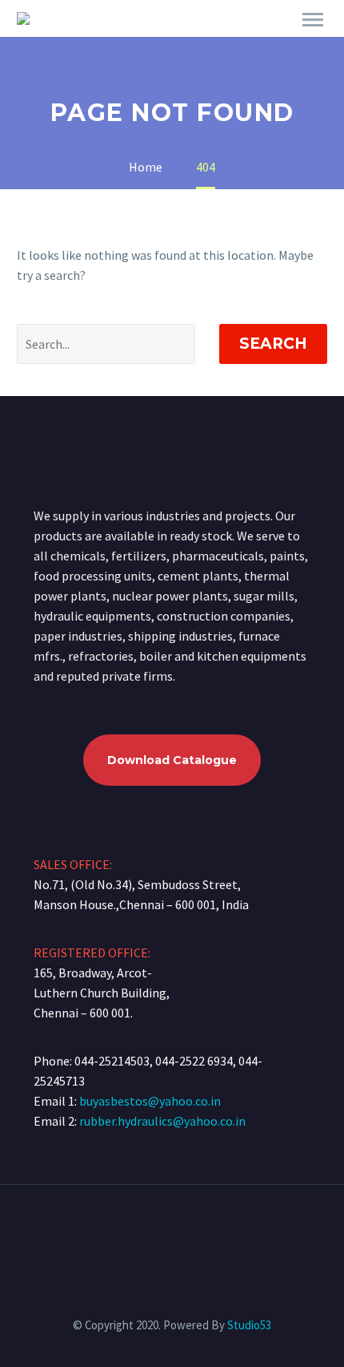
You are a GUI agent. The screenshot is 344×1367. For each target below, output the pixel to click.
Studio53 (249, 1325)
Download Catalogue (172, 760)
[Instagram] (182, 1228)
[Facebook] (161, 1228)
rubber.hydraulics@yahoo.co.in (162, 1121)
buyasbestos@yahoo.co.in (150, 1101)
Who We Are (187, 41)
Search (273, 343)
